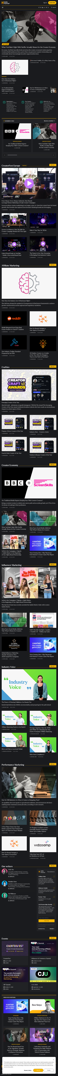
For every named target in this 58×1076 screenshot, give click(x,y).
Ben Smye (43, 1024)
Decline (48, 1070)
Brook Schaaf (6, 729)
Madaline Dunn (35, 62)
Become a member (48, 120)
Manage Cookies (27, 1070)
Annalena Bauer (35, 733)
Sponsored (15, 1015)
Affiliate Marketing (42, 1015)
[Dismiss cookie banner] (53, 1059)
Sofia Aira (5, 56)
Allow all (38, 1070)
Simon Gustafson (7, 751)
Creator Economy (17, 141)
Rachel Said (5, 707)
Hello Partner (8, 1074)
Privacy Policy (41, 926)
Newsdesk (4, 76)
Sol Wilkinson (12, 893)
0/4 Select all (41, 928)
